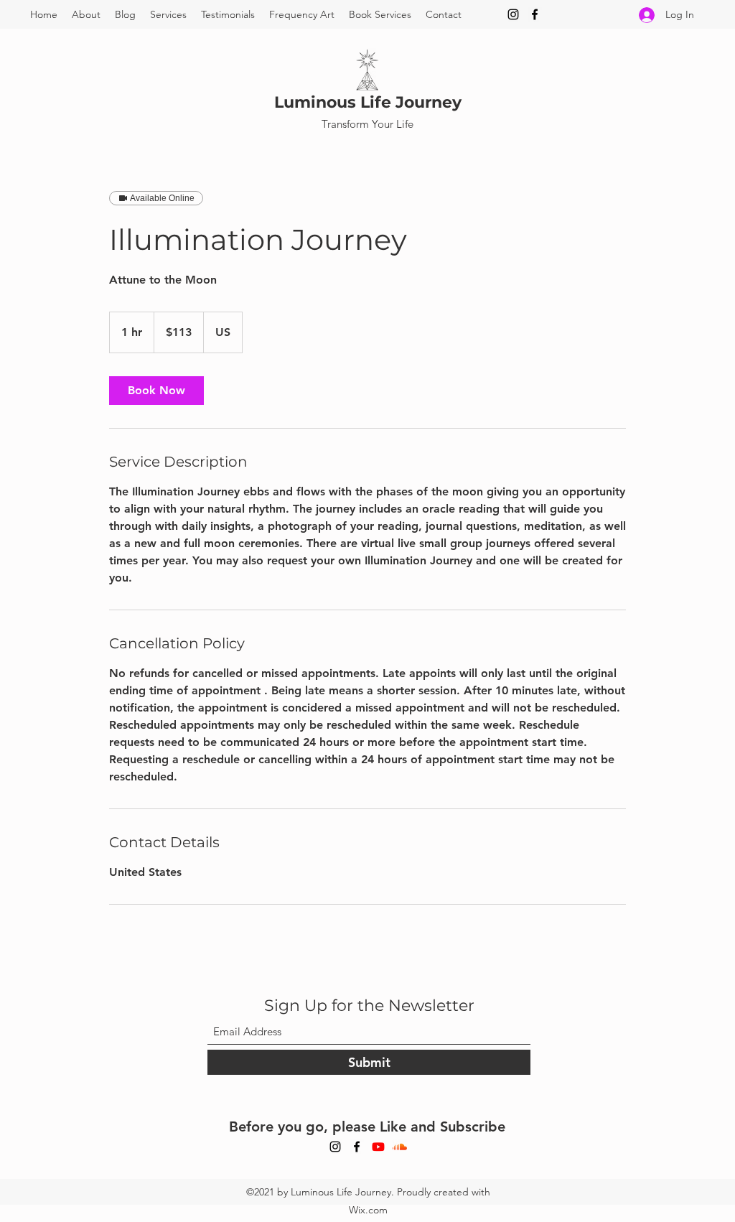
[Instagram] (513, 14)
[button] (168, 14)
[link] (156, 390)
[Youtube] (378, 1146)
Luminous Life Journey (368, 102)
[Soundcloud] (400, 1146)
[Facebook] (535, 14)
